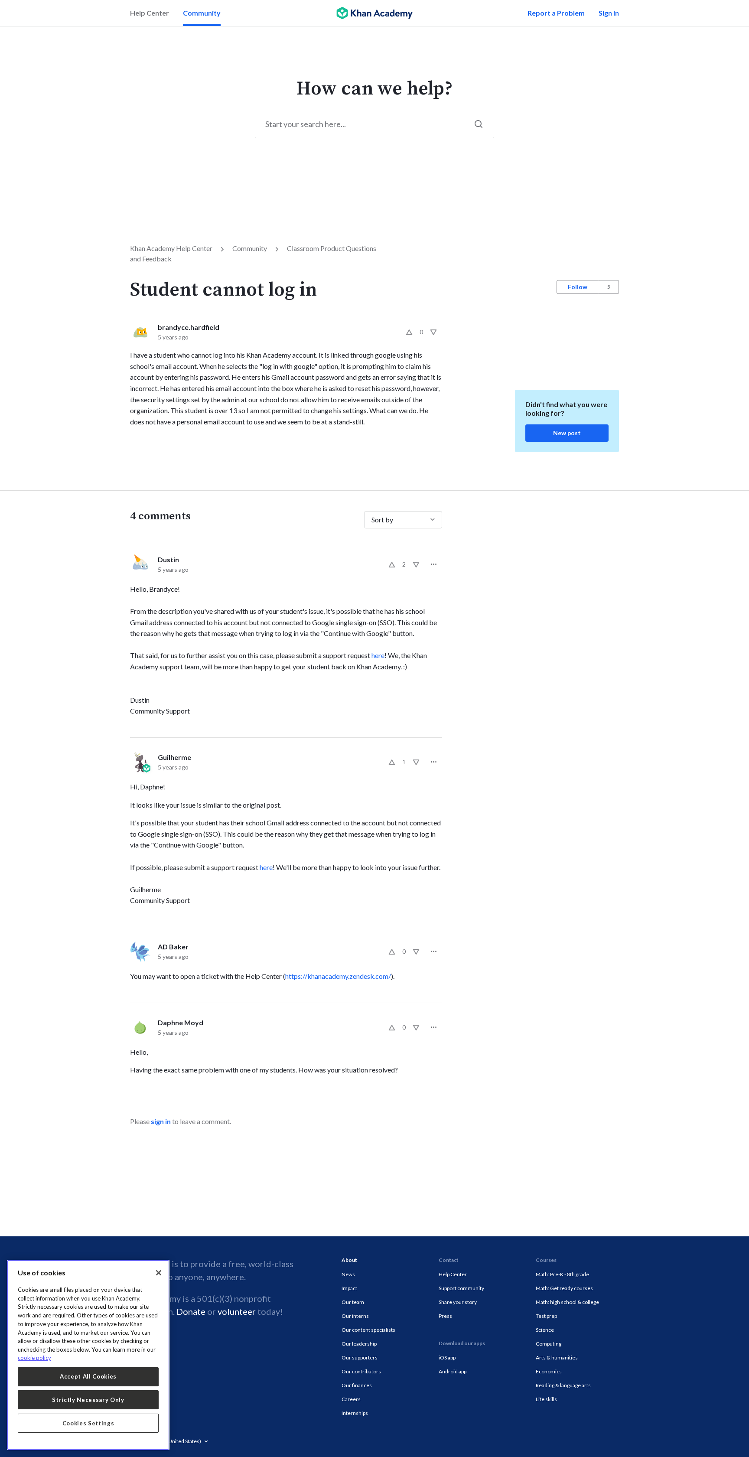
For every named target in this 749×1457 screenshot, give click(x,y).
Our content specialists (368, 1330)
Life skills (546, 1399)
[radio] (409, 332)
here (377, 655)
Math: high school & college (567, 1302)
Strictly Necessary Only (88, 1399)
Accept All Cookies (88, 1376)
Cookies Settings (88, 1423)
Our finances (357, 1385)
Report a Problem (556, 13)
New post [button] (567, 433)
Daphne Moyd (180, 1022)
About (349, 1260)
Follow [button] (577, 286)
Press (445, 1316)
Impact (349, 1288)
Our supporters (360, 1357)
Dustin (168, 559)
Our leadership (359, 1343)
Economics (549, 1371)
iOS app (447, 1357)
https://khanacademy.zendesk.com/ (338, 976)
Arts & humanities (557, 1357)
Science (545, 1330)
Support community (461, 1288)
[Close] (158, 1272)
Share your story (458, 1302)
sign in (161, 1121)
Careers (351, 1399)
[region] (88, 1355)
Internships (355, 1413)
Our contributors (361, 1371)
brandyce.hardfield (188, 327)
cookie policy (34, 1357)
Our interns (355, 1316)
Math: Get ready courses (564, 1288)
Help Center (149, 13)
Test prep (546, 1316)
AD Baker (173, 946)
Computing (548, 1343)
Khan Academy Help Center (171, 248)
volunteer (237, 1311)
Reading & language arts (563, 1385)
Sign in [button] (609, 13)
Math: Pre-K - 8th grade (562, 1274)
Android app (452, 1371)
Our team (353, 1302)
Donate (190, 1311)
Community (202, 13)
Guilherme (174, 757)
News (348, 1274)
